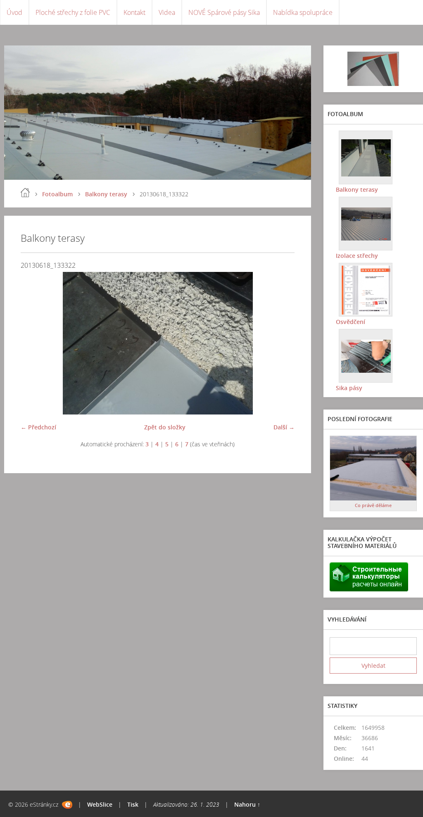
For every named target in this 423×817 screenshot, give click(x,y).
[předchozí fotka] (34, 343)
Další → (284, 427)
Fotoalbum (57, 194)
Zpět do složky (164, 427)
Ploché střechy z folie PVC (73, 12)
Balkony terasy (106, 194)
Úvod (14, 12)
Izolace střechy (357, 256)
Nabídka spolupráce (303, 12)
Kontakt (134, 12)
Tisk (132, 804)
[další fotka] (281, 343)
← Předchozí (38, 427)
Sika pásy (349, 388)
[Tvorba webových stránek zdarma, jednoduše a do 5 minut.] (67, 805)
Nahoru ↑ (247, 804)
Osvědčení (350, 322)
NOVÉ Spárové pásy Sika (224, 12)
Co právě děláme (373, 505)
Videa (167, 12)
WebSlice (99, 804)
